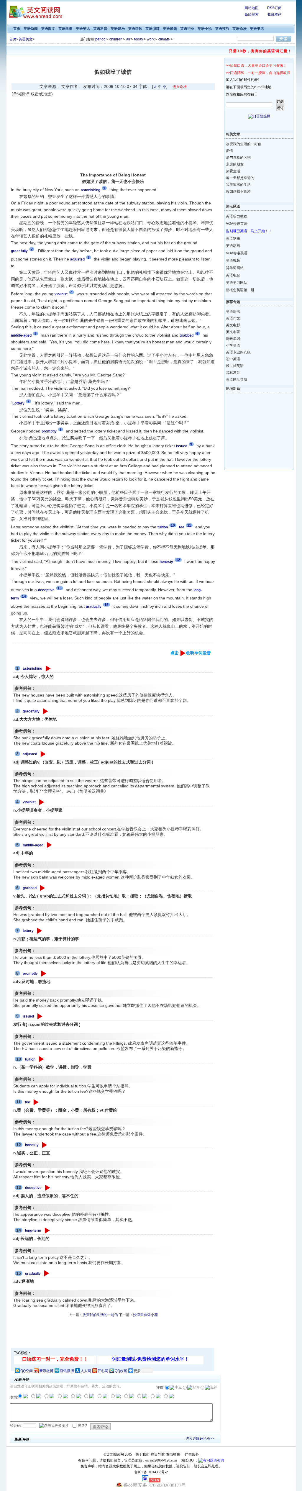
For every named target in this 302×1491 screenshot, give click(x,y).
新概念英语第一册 (240, 290)
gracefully (31, 711)
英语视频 (233, 260)
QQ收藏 (121, 1371)
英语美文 (26, 39)
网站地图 (251, 8)
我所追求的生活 (238, 185)
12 (178, 560)
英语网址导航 (236, 379)
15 (106, 605)
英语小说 (205, 29)
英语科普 (100, 29)
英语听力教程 (236, 216)
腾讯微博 (67, 1371)
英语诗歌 (135, 29)
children (115, 39)
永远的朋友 (235, 164)
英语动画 (233, 246)
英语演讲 (152, 29)
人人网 (86, 1371)
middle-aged (33, 845)
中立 (178, 1387)
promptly (30, 973)
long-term (33, 1230)
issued (28, 1016)
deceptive (33, 1188)
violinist (29, 802)
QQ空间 (26, 1371)
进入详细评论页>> (200, 1438)
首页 (16, 29)
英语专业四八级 (238, 352)
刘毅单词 (233, 339)
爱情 (229, 151)
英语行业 (187, 29)
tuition (30, 1059)
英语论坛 (239, 29)
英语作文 (233, 318)
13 (60, 588)
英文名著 (233, 332)
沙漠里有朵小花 (145, 1315)
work (151, 39)
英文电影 (233, 325)
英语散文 (48, 29)
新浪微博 (46, 1371)
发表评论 (100, 1427)
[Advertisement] (61, 134)
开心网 (103, 1371)
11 (189, 525)
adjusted (30, 754)
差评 (213, 1387)
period (100, 39)
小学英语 (233, 345)
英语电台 (233, 275)
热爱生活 (233, 171)
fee (27, 1102)
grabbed (30, 888)
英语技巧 (222, 29)
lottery (28, 931)
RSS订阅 (274, 8)
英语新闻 (31, 29)
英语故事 (65, 29)
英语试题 (170, 29)
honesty (32, 1145)
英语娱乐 (118, 29)
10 (173, 525)
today (138, 39)
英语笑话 (83, 29)
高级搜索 (251, 14)
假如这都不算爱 (238, 191)
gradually (33, 1274)
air (128, 39)
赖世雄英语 (235, 366)
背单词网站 (235, 268)
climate (164, 39)
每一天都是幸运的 (240, 178)
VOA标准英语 (236, 253)
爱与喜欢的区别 (238, 157)
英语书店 (257, 29)
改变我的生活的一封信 (100, 1315)
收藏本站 (274, 14)
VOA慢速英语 (236, 224)
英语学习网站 (236, 283)
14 (24, 596)
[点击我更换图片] (54, 1425)
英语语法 (233, 311)
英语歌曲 (233, 238)
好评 (196, 1387)
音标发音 (233, 373)
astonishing (32, 668)
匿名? (82, 1425)
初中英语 (233, 359)
